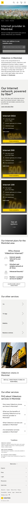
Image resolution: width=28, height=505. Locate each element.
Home (2, 20)
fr (9, 494)
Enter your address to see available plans (11, 42)
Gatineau (3, 75)
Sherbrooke (12, 75)
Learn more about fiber (7, 107)
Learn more (6, 131)
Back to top (13, 463)
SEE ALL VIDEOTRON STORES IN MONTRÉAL (14, 380)
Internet (7, 20)
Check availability (14, 141)
